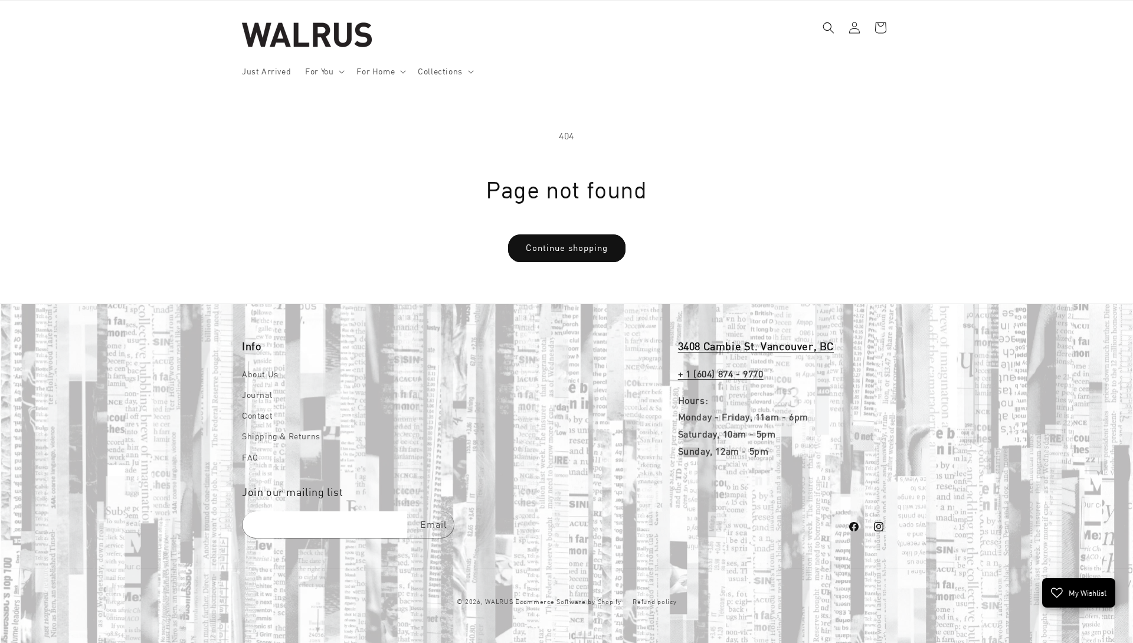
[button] (323, 71)
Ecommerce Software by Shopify (568, 602)
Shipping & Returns (281, 436)
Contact (257, 415)
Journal (257, 394)
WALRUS (499, 602)
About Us (260, 373)
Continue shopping (567, 247)
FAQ (250, 457)
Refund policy (654, 601)
